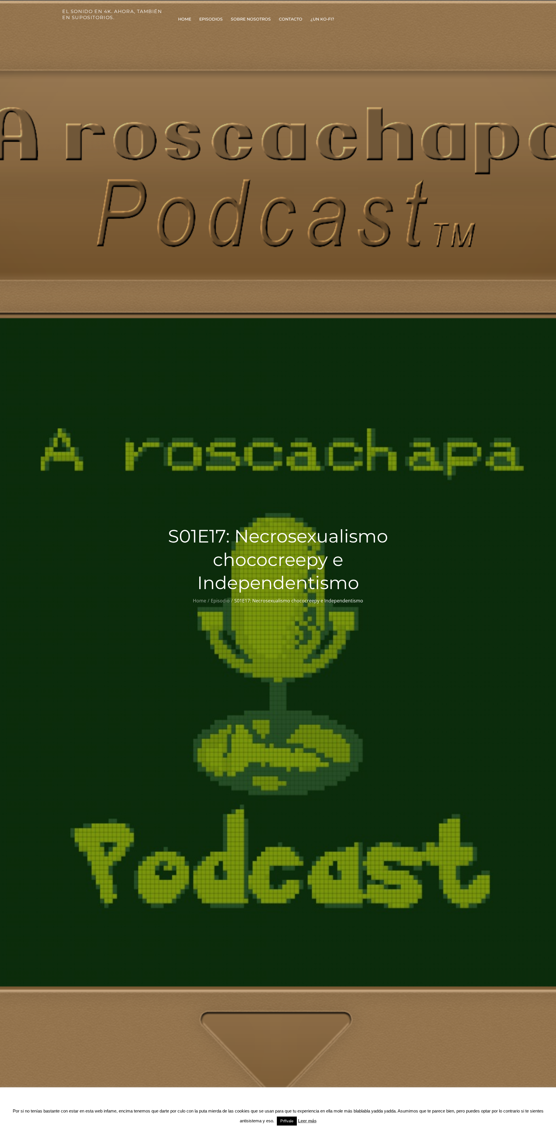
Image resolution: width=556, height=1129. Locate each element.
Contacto (290, 19)
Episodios (211, 19)
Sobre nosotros (251, 19)
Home (184, 19)
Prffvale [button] (286, 1121)
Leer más (307, 1120)
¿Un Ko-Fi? (322, 19)
